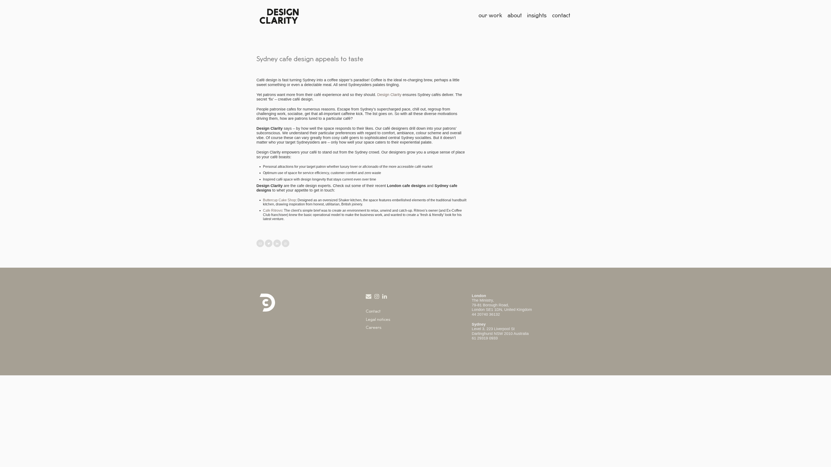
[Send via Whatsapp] (285, 243)
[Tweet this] (269, 243)
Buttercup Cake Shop (279, 200)
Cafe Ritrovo (272, 210)
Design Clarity (389, 95)
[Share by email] (260, 243)
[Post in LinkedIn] (277, 243)
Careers (374, 327)
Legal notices (378, 319)
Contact (373, 311)
